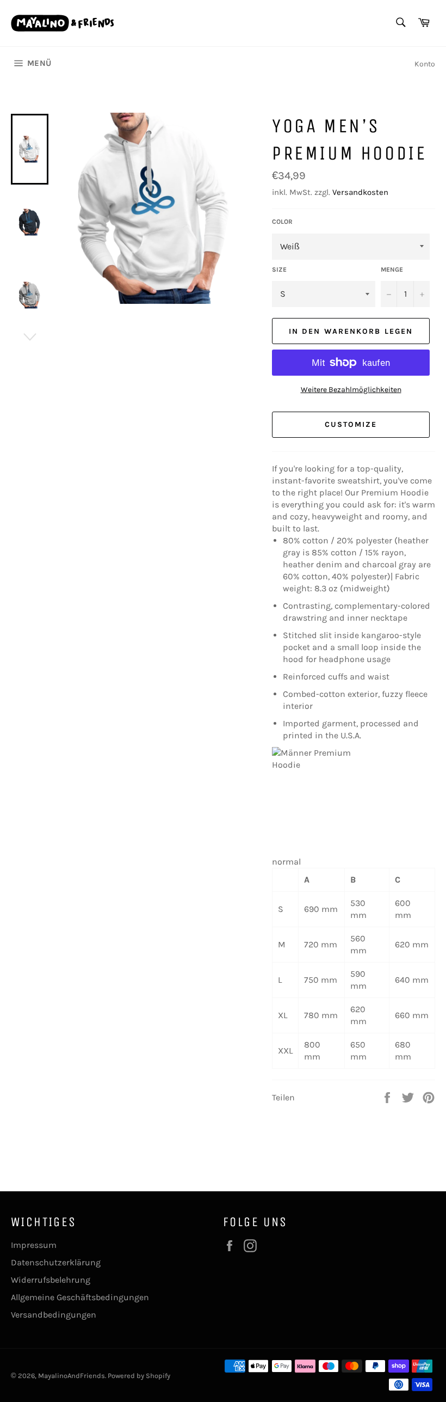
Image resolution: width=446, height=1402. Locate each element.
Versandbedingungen (53, 1314)
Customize (351, 424)
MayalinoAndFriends (71, 1376)
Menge (392, 269)
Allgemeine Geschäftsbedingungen (80, 1297)
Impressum (34, 1245)
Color (282, 221)
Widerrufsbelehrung (50, 1280)
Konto (424, 64)
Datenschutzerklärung (56, 1262)
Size (279, 269)
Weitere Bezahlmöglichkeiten (351, 389)
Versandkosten (360, 192)
